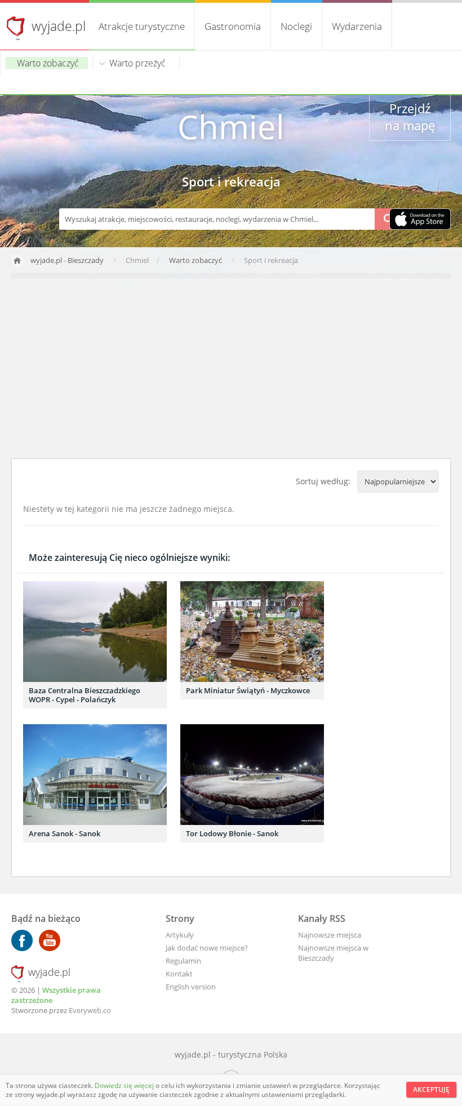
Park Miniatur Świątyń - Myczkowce (248, 690)
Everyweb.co (90, 1010)
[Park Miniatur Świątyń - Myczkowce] (252, 631)
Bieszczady (86, 260)
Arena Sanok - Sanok (64, 833)
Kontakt (179, 974)
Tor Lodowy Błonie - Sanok (232, 833)
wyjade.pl (59, 26)
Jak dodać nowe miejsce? (207, 948)
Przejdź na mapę (410, 116)
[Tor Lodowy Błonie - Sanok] (252, 774)
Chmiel (231, 126)
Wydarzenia (357, 26)
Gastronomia (233, 26)
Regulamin (183, 961)
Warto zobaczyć (48, 63)
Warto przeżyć (137, 63)
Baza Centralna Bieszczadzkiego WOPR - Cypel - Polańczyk (84, 695)
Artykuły (180, 935)
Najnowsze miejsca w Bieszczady (333, 953)
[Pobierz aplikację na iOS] (420, 220)
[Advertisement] (231, 368)
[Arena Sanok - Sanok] (95, 774)
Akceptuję (431, 1089)
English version (191, 987)
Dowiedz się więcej (125, 1085)
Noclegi (296, 26)
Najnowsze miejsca (329, 935)
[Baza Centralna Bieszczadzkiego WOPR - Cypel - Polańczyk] (95, 631)
